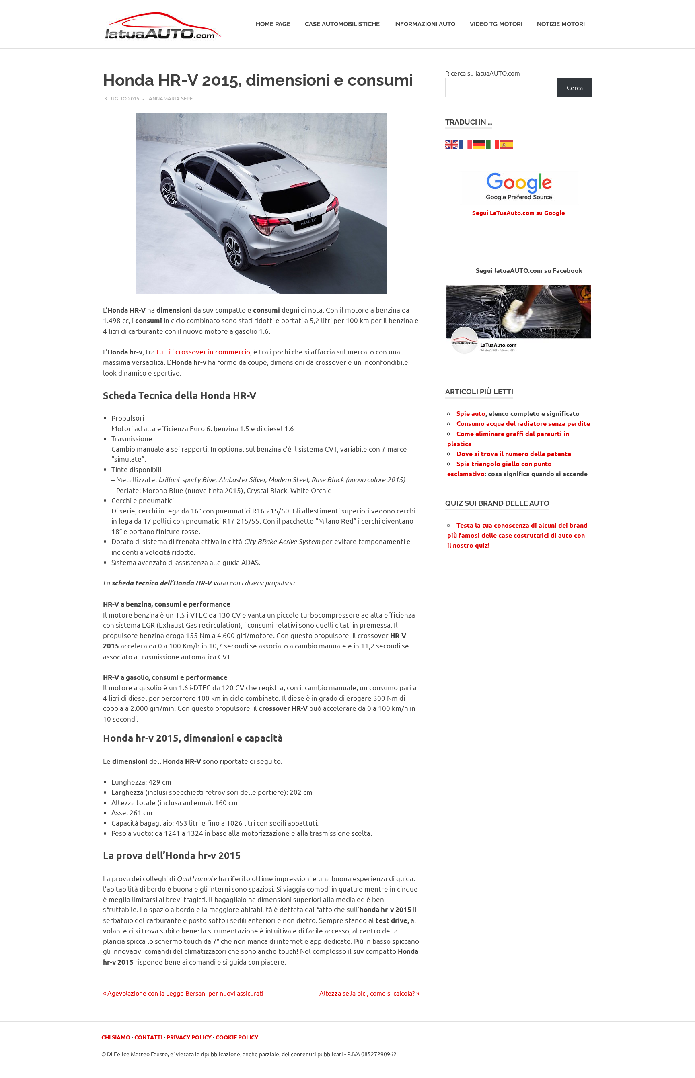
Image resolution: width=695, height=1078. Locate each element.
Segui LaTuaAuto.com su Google (518, 213)
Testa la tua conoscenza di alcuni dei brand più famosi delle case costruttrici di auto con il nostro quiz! (517, 535)
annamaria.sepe (171, 98)
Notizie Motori (561, 24)
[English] (452, 143)
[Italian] (493, 143)
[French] (466, 143)
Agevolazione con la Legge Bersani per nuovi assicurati (185, 993)
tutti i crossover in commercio (203, 351)
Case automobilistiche (342, 24)
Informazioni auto (424, 24)
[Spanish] (507, 143)
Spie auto (470, 413)
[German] (479, 143)
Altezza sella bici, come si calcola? (367, 993)
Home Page (273, 24)
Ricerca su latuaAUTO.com (482, 73)
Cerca (575, 87)
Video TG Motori (496, 24)
